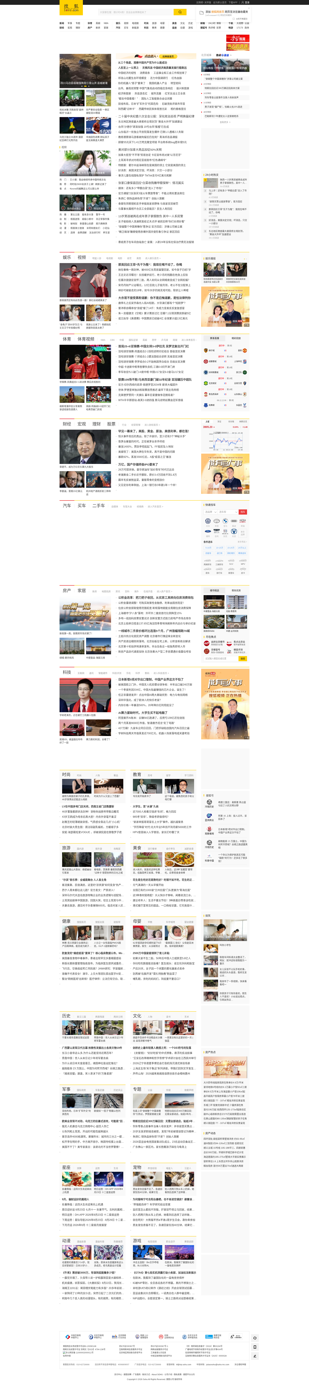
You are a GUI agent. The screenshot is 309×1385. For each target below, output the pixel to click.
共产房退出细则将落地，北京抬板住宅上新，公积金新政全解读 (154, 641)
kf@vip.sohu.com (183, 1364)
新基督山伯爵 (87, 223)
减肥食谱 (188, 848)
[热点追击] (223, 55)
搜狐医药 (81, 922)
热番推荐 (118, 1241)
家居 (106, 27)
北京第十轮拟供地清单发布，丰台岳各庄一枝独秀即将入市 (151, 646)
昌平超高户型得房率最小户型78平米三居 (224, 1096)
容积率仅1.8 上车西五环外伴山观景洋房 (223, 1161)
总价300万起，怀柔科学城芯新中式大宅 (223, 1152)
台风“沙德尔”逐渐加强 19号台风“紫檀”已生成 (143, 126)
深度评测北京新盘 (240, 653)
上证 (207, 422)
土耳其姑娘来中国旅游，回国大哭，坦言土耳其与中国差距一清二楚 (100, 900)
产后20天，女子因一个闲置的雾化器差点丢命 (159, 968)
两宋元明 (118, 1016)
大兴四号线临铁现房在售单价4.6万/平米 (223, 1082)
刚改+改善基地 (217, 653)
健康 (162, 27)
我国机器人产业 (158, 83)
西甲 (153, 340)
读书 (168, 1016)
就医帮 (117, 922)
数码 (146, 673)
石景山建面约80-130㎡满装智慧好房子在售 (225, 1118)
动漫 (182, 27)
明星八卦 (96, 258)
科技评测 (116, 673)
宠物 (137, 1167)
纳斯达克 (243, 422)
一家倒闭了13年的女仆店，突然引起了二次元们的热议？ (94, 1293)
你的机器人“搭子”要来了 (131, 83)
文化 (182, 23)
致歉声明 (188, 1090)
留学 (168, 775)
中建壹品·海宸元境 (212, 611)
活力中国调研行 (159, 78)
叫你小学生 (225, 945)
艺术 (186, 1016)
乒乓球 (164, 340)
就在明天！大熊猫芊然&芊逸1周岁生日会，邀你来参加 (164, 1220)
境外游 (98, 848)
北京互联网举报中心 (99, 1336)
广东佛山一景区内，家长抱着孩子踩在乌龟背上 (160, 1147)
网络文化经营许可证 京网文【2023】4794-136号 (84, 1349)
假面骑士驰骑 (77, 228)
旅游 (154, 23)
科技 (67, 672)
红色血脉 (177, 78)
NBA (106, 23)
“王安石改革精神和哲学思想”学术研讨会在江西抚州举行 (164, 1058)
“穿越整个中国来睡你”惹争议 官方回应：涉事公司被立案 (150, 226)
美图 (138, 258)
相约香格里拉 (178, 109)
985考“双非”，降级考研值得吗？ (151, 816)
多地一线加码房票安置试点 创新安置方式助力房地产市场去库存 (154, 618)
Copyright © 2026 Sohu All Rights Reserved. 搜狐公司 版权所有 (154, 1379)
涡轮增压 (231, 553)
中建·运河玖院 (232, 631)
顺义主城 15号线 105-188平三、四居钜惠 (224, 1148)
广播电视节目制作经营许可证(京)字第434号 (204, 1349)
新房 (98, 27)
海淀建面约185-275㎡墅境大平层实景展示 (225, 1157)
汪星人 (187, 1168)
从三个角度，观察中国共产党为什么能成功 (142, 62)
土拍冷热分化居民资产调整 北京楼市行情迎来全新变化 (149, 636)
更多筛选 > (242, 542)
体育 (67, 339)
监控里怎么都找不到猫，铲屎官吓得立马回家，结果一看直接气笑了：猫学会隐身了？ (182, 1209)
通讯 (91, 673)
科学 (137, 673)
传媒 (168, 1090)
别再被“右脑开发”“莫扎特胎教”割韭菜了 (155, 973)
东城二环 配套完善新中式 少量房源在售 (223, 1105)
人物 (97, 775)
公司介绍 (168, 1374)
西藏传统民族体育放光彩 (153, 109)
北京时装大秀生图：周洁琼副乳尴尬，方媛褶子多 (90, 827)
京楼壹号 (215, 650)
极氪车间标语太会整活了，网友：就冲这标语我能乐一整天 (233, 960)
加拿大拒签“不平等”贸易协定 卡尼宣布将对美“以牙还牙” (149, 155)
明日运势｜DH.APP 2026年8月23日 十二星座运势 (90, 1214)
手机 (128, 673)
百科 (126, 591)
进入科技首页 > (161, 673)
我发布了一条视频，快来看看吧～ (233, 983)
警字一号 (100, 214)
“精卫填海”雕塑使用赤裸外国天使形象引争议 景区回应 (149, 231)
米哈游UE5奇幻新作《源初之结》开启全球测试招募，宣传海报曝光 (171, 1288)
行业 (124, 425)
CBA (112, 340)
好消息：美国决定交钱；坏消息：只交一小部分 (145, 170)
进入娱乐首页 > (153, 258)
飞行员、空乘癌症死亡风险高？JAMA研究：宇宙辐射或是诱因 (97, 968)
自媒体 (114, 506)
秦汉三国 (81, 1016)
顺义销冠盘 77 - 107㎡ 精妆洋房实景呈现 (224, 1100)
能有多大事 (88, 214)
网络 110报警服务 (144, 1336)
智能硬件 (103, 673)
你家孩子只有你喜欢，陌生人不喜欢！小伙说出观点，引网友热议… (233, 996)
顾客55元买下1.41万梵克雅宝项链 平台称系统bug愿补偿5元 (152, 142)
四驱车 (208, 553)
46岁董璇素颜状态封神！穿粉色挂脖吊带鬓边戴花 (90, 811)
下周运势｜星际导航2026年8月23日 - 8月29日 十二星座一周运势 (99, 1220)
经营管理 (135, 425)
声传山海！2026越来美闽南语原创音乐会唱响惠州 (161, 1073)
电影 (119, 258)
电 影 (63, 223)
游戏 (190, 27)
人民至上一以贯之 (128, 67)
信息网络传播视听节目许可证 (197, 1353)
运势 (97, 1168)
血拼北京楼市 (218, 642)
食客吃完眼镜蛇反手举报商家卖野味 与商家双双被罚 (148, 203)
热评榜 (211, 27)
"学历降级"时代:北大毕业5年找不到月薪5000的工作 (162, 827)
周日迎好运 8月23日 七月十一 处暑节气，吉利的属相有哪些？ (97, 1209)
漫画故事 (81, 1241)
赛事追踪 (188, 1241)
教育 (154, 27)
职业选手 (170, 1241)
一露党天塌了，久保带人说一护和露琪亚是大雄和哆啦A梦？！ (97, 1277)
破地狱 (74, 223)
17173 (240, 27)
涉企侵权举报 (240, 1364)
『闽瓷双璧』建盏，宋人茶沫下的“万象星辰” (87, 1073)
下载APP (233, 2)
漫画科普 (99, 1241)
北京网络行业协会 (122, 1336)
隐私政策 (178, 1374)
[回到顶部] (255, 1365)
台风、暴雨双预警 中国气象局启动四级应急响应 (145, 88)
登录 (247, 2)
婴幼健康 (188, 922)
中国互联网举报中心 (76, 1336)
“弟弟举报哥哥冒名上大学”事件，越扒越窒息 (158, 822)
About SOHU (157, 1374)
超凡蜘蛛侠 (101, 223)
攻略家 (117, 848)
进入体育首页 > (189, 340)
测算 (79, 1168)
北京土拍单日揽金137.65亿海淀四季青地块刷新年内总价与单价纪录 (157, 623)
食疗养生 (170, 848)
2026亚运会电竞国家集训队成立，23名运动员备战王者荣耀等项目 (170, 1141)
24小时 (211, 23)
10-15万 (219, 548)
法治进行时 (95, 232)
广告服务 (137, 1374)
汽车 (67, 505)
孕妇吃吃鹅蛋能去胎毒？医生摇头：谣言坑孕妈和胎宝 (164, 963)
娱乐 (67, 257)
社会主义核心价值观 (237, 38)
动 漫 (63, 228)
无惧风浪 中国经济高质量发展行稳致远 (164, 67)
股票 (111, 424)
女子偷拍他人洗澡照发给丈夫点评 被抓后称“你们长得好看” (151, 221)
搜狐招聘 (127, 1374)
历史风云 (118, 1090)
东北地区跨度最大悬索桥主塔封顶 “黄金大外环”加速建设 (150, 121)
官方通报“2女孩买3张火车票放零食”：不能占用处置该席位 (151, 193)
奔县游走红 (141, 93)
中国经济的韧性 (127, 73)
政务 (247, 27)
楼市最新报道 (239, 645)
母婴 (162, 23)
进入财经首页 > (152, 425)
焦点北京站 (239, 642)
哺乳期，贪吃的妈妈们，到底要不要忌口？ (157, 979)
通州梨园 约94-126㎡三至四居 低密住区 (224, 1143)
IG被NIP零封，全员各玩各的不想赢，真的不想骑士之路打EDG (169, 1283)
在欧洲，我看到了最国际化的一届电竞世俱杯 (158, 1277)
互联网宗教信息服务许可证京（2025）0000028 (206, 1356)
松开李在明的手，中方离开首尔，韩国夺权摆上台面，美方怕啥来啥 (100, 1141)
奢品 (116, 775)
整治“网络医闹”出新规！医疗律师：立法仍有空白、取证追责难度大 (100, 979)
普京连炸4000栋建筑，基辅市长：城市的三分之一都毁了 (94, 1136)
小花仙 (106, 228)
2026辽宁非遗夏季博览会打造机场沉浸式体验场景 (161, 1063)
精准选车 (242, 553)
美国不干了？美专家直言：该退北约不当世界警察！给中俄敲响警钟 (100, 1147)
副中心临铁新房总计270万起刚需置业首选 (225, 1114)
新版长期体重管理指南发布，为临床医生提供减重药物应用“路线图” (100, 963)
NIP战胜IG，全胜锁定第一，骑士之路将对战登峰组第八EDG (167, 1298)
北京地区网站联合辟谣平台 (130, 1353)
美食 (137, 848)
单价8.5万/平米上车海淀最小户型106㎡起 (224, 1091)
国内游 (80, 848)
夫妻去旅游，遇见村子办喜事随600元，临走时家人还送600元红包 (100, 905)
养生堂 (106, 232)
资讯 (117, 591)
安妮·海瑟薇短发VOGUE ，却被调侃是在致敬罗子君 (92, 832)
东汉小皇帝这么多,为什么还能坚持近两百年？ (88, 1053)
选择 (73, 232)
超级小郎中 (88, 219)
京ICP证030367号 (127, 1346)
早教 (150, 922)
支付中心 (118, 1374)
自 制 (63, 219)
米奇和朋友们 (94, 228)
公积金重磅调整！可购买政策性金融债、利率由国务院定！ (151, 603)
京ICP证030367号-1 (159, 1346)
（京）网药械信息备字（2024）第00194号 (203, 1346)
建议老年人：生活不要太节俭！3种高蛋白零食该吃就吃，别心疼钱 (171, 900)
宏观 (70, 27)
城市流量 (156, 93)
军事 (70, 23)
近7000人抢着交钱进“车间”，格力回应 (154, 811)
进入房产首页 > (164, 591)
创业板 (231, 422)
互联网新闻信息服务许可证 (130, 1349)
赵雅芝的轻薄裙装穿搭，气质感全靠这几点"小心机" (91, 822)
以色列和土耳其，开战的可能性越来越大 (85, 1131)
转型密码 (176, 83)
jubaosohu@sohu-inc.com (217, 1364)
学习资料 (188, 775)
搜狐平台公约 (189, 1374)
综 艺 (63, 232)
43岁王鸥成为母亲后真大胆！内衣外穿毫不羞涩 (89, 816)
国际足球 (133, 340)
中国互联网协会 (169, 1336)
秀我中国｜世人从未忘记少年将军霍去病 (85, 1058)
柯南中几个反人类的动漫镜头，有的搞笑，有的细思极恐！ (95, 1298)
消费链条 (145, 73)
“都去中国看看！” (128, 98)
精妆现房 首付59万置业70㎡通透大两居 (223, 1166)
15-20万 (230, 548)
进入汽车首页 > (155, 506)
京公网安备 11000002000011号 (80, 1353)
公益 (247, 23)
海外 (136, 591)
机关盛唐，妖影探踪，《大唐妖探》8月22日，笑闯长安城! (94, 1283)
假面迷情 (75, 219)
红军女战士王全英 (175, 93)
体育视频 (86, 339)
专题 (78, 23)
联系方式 (146, 1374)
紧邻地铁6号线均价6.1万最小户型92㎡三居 (225, 1087)
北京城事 (206, 55)
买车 (126, 27)
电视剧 (135, 23)
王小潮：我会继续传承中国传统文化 (88, 179)
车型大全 (127, 506)
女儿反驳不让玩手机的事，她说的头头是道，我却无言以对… (233, 972)
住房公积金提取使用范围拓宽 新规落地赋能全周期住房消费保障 (154, 608)
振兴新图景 (182, 88)
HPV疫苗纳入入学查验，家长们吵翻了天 (156, 832)
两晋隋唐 (99, 1016)
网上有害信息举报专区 (237, 47)
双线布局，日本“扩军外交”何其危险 (138, 103)
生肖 (116, 1168)
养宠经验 (152, 1168)
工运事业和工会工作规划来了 (170, 73)
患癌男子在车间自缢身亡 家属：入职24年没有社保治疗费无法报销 (156, 242)
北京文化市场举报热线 (192, 1336)
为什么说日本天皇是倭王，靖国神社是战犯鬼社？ (90, 1063)
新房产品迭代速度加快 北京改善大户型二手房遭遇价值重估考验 (154, 651)
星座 (66, 1167)
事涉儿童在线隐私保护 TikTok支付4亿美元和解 (145, 175)
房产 (67, 590)
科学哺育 (170, 922)
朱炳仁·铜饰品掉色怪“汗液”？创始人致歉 (141, 198)
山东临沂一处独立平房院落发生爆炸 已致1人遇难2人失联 (151, 132)
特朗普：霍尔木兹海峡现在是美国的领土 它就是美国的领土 (152, 165)
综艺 (129, 258)
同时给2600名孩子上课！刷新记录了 (88, 184)
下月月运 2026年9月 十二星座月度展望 (84, 1225)
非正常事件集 (102, 219)
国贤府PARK (209, 631)
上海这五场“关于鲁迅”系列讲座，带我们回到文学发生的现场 (167, 1068)
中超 (121, 340)
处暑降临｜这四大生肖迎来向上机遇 (82, 1204)
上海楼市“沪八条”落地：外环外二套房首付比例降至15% (150, 613)
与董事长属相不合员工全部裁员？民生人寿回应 (145, 208)
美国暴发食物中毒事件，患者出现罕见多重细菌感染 (91, 958)
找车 (243, 512)
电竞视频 (152, 1241)
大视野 (240, 23)
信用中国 (67, 1356)
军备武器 (99, 1090)
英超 (98, 23)
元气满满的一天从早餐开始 (148, 885)
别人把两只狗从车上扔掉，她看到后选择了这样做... (162, 1214)
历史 (190, 23)
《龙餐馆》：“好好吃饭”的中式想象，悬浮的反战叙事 (162, 1053)
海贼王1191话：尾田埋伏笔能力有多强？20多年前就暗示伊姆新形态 (101, 1288)
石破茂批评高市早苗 (173, 103)
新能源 (135, 27)
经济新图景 (124, 93)
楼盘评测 (238, 650)
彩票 (218, 27)
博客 (218, 23)
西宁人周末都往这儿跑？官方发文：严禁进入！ (89, 890)
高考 (150, 775)
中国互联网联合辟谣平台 (161, 1356)
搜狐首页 (71, 7)
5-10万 (208, 548)
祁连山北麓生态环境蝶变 (132, 78)
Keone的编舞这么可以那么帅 (84, 188)
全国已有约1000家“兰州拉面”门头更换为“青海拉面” (162, 890)
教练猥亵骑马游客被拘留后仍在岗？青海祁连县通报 (148, 137)
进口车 (220, 553)
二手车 (98, 505)
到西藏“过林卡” (126, 109)
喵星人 (169, 1168)
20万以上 (242, 548)
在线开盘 (148, 591)
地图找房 (106, 591)
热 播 (63, 214)
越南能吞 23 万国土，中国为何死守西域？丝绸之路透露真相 (96, 1068)
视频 (126, 23)
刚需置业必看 (217, 645)
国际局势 (81, 1090)
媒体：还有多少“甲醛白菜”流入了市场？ (141, 188)
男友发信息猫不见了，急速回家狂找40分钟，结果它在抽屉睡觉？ (170, 1225)
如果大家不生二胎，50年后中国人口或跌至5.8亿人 (162, 958)
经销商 (140, 506)
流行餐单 (152, 848)
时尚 (66, 774)
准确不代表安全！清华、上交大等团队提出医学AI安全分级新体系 (99, 973)
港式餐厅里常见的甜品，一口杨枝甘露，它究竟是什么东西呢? (168, 905)
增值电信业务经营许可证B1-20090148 (79, 1346)
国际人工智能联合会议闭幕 (156, 98)
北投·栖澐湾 (231, 611)
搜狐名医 (99, 922)
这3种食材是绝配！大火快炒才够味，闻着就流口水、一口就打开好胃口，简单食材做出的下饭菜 (187, 895)
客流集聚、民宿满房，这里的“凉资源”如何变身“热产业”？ (94, 885)
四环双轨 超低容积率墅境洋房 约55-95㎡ (224, 1139)
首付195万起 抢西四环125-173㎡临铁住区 (225, 1109)
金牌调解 (82, 232)
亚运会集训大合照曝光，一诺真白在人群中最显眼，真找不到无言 (170, 1293)
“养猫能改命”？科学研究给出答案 (151, 1204)
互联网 (81, 673)
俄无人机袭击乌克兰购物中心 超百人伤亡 (85, 1126)
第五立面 (75, 214)
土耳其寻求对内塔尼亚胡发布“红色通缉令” (142, 160)
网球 (174, 340)
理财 (78, 27)
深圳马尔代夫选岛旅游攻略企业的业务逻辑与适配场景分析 (95, 895)
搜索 (243, 658)
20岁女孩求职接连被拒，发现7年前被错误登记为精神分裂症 (167, 1131)
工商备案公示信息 (158, 1353)
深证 (219, 422)
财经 (67, 424)
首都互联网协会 (217, 1336)
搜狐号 (209, 795)
